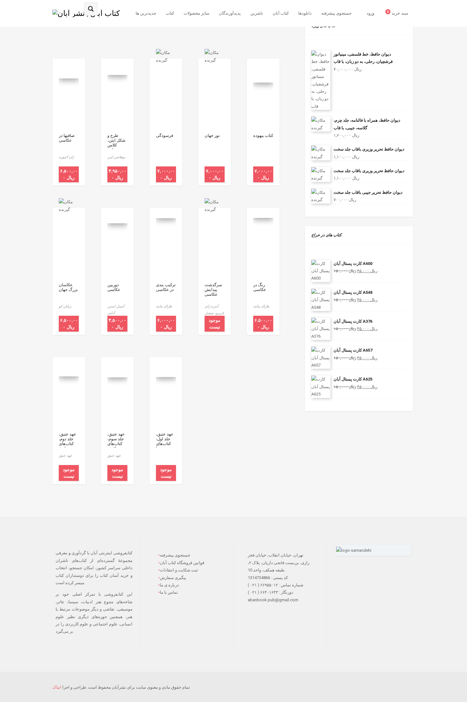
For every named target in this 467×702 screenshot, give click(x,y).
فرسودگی (164, 135)
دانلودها (305, 13)
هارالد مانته (164, 306)
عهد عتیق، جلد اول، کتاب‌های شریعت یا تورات (164, 444)
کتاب (170, 13)
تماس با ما (169, 592)
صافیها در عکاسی (67, 138)
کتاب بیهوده (263, 135)
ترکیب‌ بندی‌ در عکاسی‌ (166, 287)
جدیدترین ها (146, 13)
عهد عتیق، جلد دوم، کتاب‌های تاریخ (67, 441)
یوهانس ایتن (116, 157)
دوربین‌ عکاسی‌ (113, 287)
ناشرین (256, 13)
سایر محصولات (196, 13)
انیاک (56, 687)
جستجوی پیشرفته (336, 13)
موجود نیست (214, 323)
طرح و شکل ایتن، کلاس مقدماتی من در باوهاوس (116, 147)
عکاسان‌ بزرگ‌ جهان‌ (68, 287)
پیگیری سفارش (173, 577)
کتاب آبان (281, 13)
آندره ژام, (211, 306)
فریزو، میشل (214, 313)
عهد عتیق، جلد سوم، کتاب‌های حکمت (116, 441)
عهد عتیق (65, 455)
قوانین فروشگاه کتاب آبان (182, 562)
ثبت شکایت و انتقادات (179, 570)
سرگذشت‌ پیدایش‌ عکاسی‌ (213, 289)
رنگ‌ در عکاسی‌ (259, 287)
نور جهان (212, 135)
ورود (370, 13)
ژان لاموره (66, 157)
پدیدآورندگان (230, 13)
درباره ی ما (169, 585)
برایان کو (65, 306)
